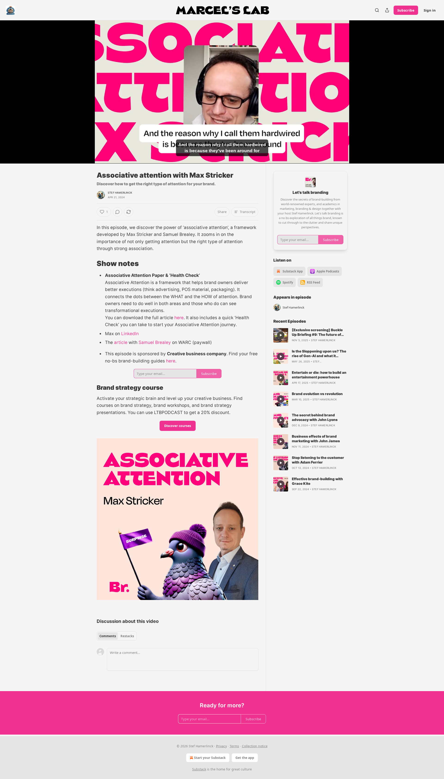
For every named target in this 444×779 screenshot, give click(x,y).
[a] (280, 335)
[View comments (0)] (359, 94)
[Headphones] (85, 97)
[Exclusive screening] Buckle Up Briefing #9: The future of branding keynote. (317, 332)
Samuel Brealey (155, 342)
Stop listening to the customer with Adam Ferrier (318, 459)
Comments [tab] (107, 636)
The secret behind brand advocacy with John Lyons (315, 417)
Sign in (430, 10)
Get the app (244, 757)
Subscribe (405, 10)
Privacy (221, 746)
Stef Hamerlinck (120, 192)
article (120, 342)
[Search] (377, 10)
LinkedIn (130, 333)
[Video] (85, 86)
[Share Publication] (387, 10)
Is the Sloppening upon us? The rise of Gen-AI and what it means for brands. (319, 353)
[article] (310, 335)
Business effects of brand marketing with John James (316, 438)
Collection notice (255, 746)
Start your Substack (210, 757)
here (179, 317)
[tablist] (117, 636)
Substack (199, 769)
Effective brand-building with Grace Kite (317, 481)
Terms (234, 746)
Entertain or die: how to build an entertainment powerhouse (319, 374)
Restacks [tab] (127, 636)
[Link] (90, 263)
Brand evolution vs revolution (317, 394)
